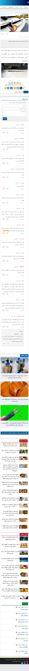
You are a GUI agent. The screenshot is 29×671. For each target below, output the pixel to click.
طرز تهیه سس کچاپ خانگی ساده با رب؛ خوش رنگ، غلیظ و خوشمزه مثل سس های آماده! (10, 567)
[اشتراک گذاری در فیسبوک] (11, 88)
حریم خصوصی (25, 661)
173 (3, 34)
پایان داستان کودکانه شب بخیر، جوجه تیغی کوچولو (10, 538)
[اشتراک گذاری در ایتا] (14, 88)
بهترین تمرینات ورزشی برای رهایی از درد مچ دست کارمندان (10, 597)
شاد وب (25, 641)
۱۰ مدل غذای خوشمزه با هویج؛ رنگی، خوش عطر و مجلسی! (10, 545)
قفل (22, 92)
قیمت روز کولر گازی (22, 634)
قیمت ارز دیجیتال (23, 622)
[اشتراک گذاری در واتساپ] (8, 88)
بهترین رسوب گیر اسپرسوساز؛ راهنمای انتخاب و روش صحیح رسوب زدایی (10, 583)
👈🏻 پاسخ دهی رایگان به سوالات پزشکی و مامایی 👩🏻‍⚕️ (14, 433)
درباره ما (23, 659)
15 (7, 34)
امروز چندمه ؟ (24, 609)
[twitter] (22, 663)
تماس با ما (19, 659)
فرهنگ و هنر (24, 615)
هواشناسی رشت (23, 647)
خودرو (19, 92)
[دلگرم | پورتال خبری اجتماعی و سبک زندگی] (27, 3)
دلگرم (26, 653)
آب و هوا (20, 661)
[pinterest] (27, 663)
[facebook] (25, 663)
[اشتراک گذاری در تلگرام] (18, 88)
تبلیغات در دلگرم (13, 659)
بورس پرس (25, 628)
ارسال (5, 118)
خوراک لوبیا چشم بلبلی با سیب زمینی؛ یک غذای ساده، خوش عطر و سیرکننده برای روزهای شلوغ (10, 575)
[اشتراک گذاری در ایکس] (21, 88)
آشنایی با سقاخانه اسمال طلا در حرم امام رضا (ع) (10, 552)
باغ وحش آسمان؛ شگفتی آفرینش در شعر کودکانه (10, 559)
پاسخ (21, 133)
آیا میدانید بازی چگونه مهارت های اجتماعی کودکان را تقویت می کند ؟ (10, 590)
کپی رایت (7, 659)
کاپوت (16, 92)
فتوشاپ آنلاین (14, 661)
